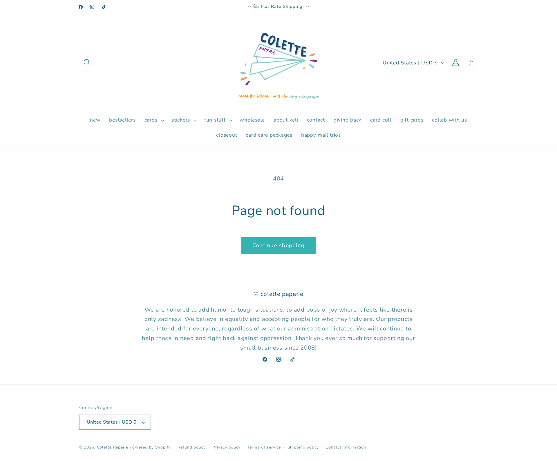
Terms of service (264, 447)
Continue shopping (278, 245)
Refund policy (191, 447)
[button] (87, 62)
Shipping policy (303, 447)
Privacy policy (226, 447)
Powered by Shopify (150, 447)
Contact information (345, 447)
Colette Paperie (112, 447)
